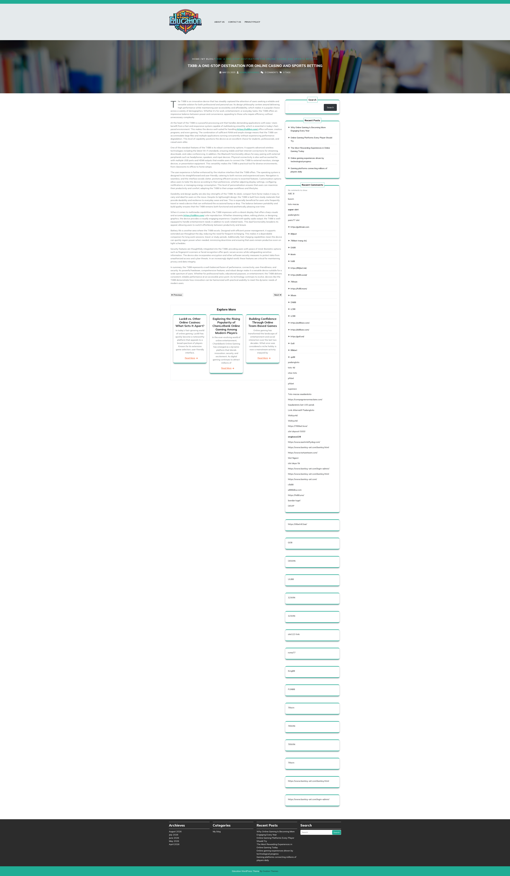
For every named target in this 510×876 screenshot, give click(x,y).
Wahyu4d (293, 415)
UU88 (291, 579)
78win (291, 707)
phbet (291, 378)
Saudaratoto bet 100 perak (301, 404)
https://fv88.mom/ (299, 288)
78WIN (291, 726)
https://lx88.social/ (299, 275)
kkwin (293, 254)
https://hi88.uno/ (296, 495)
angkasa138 (294, 436)
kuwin (291, 199)
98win (293, 295)
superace (292, 388)
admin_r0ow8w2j (249, 72)
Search (312, 99)
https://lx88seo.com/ (300, 329)
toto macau (293, 204)
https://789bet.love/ (297, 426)
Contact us (234, 22)
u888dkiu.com (294, 490)
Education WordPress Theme (255, 871)
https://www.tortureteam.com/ (302, 452)
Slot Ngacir (293, 458)
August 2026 (175, 831)
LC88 (293, 309)
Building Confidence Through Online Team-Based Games (262, 322)
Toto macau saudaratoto (299, 394)
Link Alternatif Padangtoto (301, 410)
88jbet (294, 234)
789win (294, 281)
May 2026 (174, 841)
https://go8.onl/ (297, 336)
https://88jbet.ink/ (299, 268)
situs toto (292, 373)
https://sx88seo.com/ (300, 323)
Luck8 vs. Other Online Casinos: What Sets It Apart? (189, 322)
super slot (293, 209)
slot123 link (294, 634)
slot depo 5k (294, 463)
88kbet (294, 350)
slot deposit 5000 (296, 431)
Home (196, 59)
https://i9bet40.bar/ (297, 524)
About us (219, 22)
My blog (207, 59)
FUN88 (291, 689)
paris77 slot (293, 220)
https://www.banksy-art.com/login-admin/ (308, 468)
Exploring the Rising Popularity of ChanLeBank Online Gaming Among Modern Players (226, 326)
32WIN (291, 597)
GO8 (290, 542)
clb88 (291, 484)
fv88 (293, 261)
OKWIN (291, 560)
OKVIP (291, 505)
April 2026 (174, 844)
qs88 (293, 357)
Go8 (292, 343)
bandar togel (294, 500)
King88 (291, 671)
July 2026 (173, 834)
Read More (190, 358)
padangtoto (293, 214)
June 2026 (174, 838)
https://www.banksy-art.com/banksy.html (308, 447)
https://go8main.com (300, 227)
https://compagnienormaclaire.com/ (305, 399)
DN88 (293, 302)
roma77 (292, 652)
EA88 (293, 247)
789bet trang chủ (299, 240)
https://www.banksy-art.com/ (302, 479)
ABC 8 (291, 193)
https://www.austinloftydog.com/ (304, 442)
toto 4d (291, 367)
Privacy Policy (252, 22)
